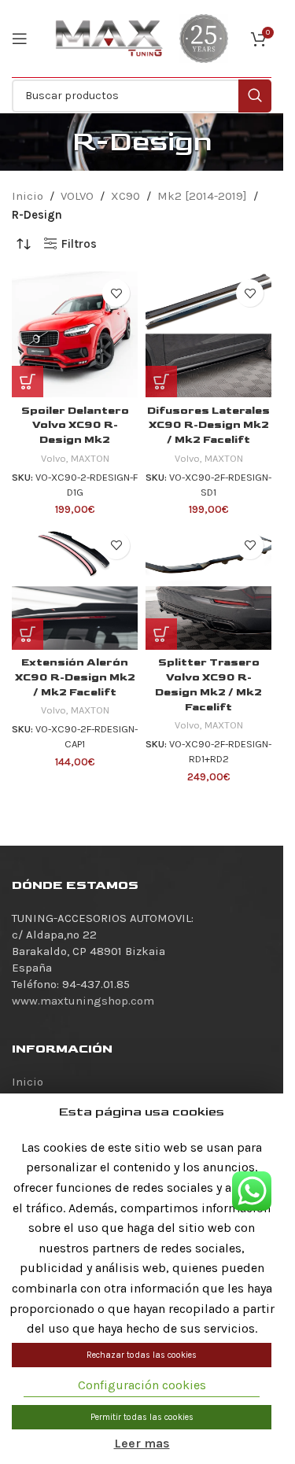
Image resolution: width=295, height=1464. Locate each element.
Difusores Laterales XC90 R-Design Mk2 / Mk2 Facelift (208, 425)
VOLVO (77, 196)
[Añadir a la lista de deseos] (116, 293)
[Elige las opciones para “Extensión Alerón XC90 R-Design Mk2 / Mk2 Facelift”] (27, 634)
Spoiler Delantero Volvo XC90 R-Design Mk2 (75, 425)
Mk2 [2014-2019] (202, 196)
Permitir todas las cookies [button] (142, 1417)
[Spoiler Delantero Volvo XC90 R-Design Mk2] (75, 334)
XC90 (125, 196)
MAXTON (90, 458)
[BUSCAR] (254, 95)
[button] (27, 381)
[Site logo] (109, 38)
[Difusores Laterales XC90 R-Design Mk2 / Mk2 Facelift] (208, 334)
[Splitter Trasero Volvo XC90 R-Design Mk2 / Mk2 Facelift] (208, 587)
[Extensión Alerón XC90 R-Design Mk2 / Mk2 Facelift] (75, 587)
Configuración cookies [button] (142, 1384)
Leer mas (142, 1443)
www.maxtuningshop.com (83, 1001)
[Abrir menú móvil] (19, 38)
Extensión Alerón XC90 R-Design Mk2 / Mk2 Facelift (75, 677)
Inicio (27, 196)
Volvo (53, 458)
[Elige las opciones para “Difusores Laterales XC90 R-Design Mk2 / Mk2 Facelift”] (161, 381)
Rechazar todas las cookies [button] (142, 1355)
